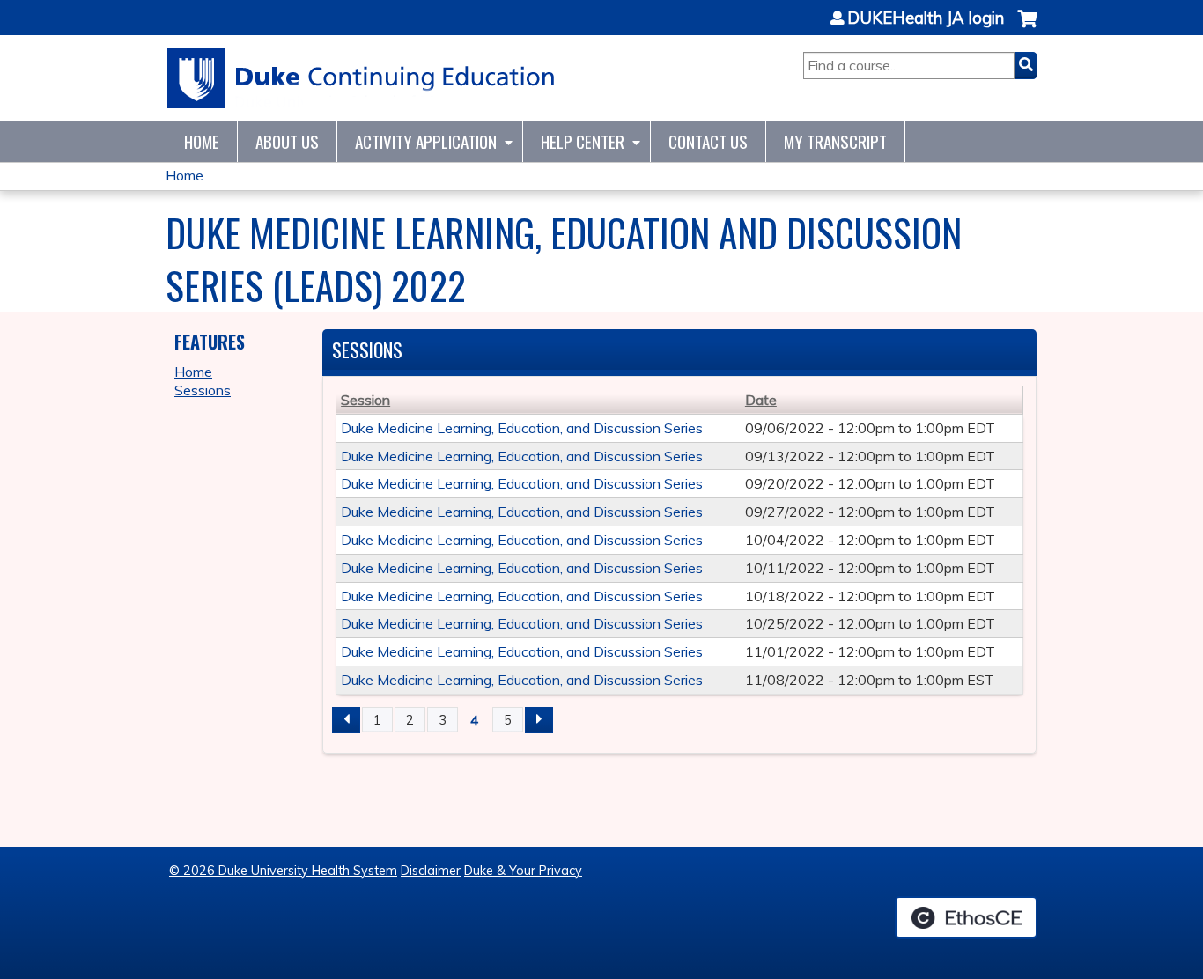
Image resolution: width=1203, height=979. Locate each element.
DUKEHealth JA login (925, 18)
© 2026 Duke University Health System (283, 871)
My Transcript (835, 141)
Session (365, 400)
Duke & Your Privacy (523, 871)
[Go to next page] (539, 720)
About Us (287, 141)
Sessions (202, 390)
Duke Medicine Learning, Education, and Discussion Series (522, 428)
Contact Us (708, 141)
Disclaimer (431, 871)
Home (201, 141)
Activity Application (426, 141)
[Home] (361, 78)
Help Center (582, 141)
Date (761, 400)
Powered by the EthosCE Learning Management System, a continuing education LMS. (966, 917)
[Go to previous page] (346, 720)
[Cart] (1027, 28)
